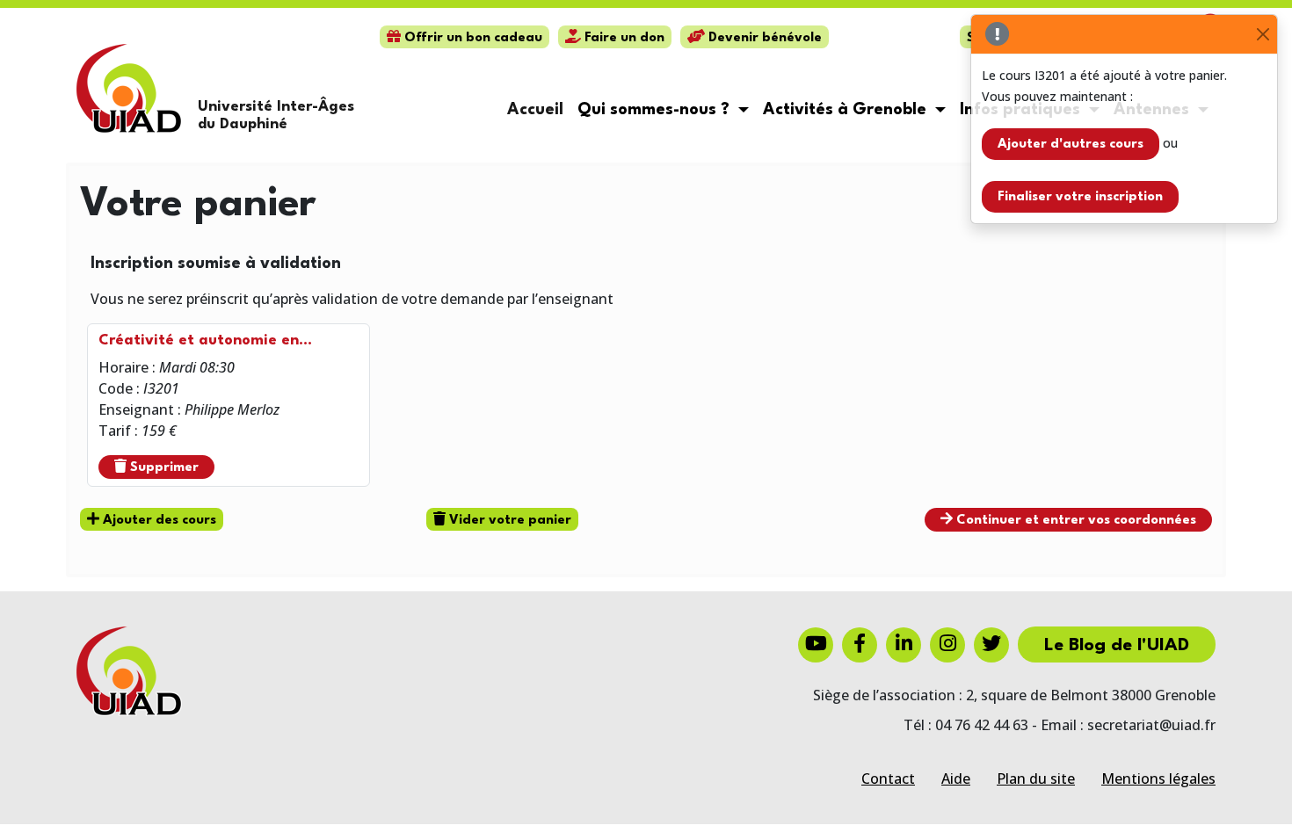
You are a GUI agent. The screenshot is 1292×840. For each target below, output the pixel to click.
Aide (955, 778)
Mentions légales (1158, 778)
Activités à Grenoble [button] (847, 110)
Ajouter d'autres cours (1070, 144)
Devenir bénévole (763, 38)
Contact (888, 778)
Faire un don (622, 38)
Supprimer (163, 467)
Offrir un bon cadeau (471, 38)
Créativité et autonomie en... (205, 340)
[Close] (1262, 34)
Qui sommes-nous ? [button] (655, 110)
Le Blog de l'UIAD (1116, 646)
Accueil (535, 110)
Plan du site (1036, 778)
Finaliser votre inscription (1080, 197)
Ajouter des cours (157, 520)
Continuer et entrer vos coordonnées (1074, 520)
